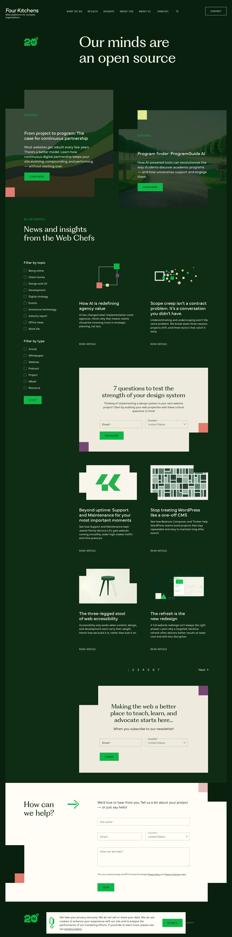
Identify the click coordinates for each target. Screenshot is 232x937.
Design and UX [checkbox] (38, 283)
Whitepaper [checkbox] (36, 355)
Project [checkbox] (33, 375)
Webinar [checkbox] (34, 362)
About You (126, 11)
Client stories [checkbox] (37, 277)
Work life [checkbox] (34, 328)
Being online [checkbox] (36, 270)
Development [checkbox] (37, 290)
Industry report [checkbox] (38, 316)
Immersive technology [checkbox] (42, 309)
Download (111, 435)
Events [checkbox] (33, 303)
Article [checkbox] (33, 349)
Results (93, 11)
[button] (128, 669)
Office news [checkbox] (36, 322)
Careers (162, 11)
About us (145, 11)
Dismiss (172, 922)
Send (106, 887)
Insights (108, 11)
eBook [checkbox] (32, 381)
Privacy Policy (154, 874)
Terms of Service (173, 874)
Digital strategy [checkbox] (38, 296)
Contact (216, 11)
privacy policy (73, 929)
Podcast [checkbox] (34, 368)
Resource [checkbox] (34, 387)
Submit (109, 756)
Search (177, 13)
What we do (74, 11)
